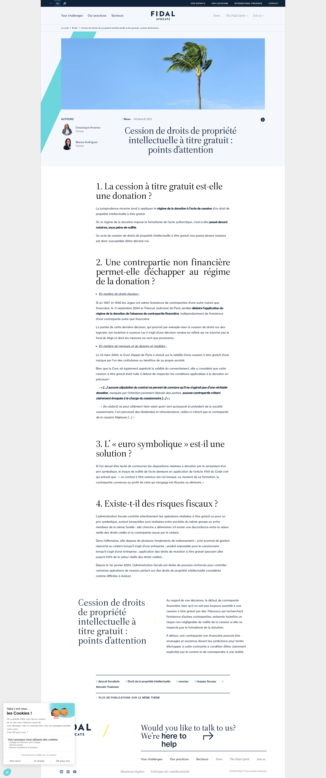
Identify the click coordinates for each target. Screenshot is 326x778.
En (57, 3)
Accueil (65, 28)
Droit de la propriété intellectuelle (148, 681)
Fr (51, 3)
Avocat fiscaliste (109, 681)
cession (183, 681)
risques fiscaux (206, 681)
